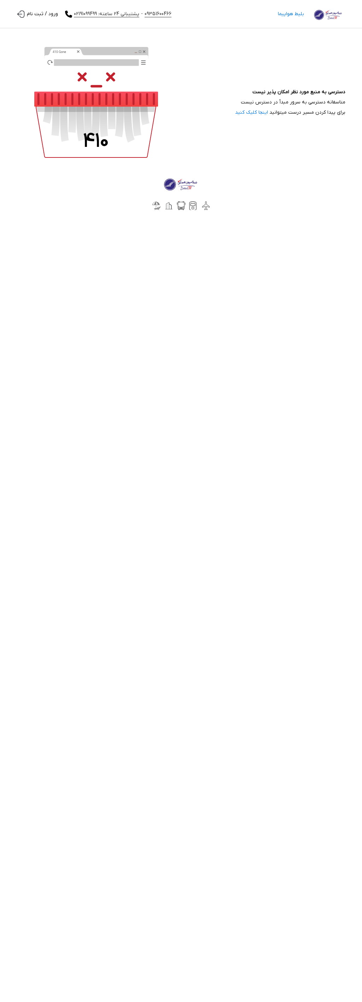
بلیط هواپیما (291, 14)
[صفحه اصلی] (328, 14)
